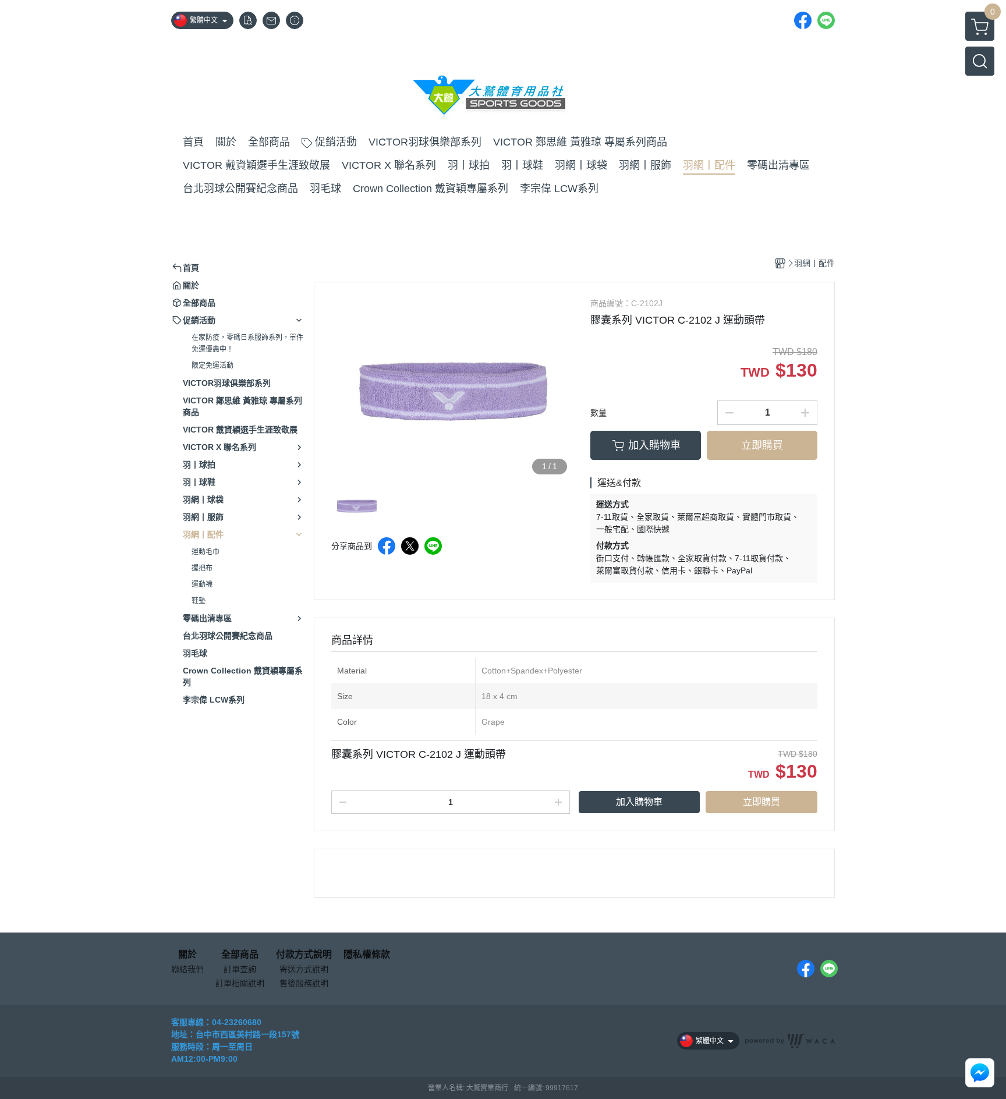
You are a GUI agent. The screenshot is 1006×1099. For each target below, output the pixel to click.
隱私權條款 (366, 954)
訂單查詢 (240, 969)
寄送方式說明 (303, 969)
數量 (598, 412)
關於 (187, 954)
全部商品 (239, 954)
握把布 (202, 568)
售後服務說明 (303, 983)
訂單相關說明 (239, 983)
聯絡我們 (187, 969)
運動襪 (202, 584)
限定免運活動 (212, 365)
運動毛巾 (205, 552)
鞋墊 (199, 601)
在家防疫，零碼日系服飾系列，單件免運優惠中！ (247, 343)
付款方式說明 (304, 954)
